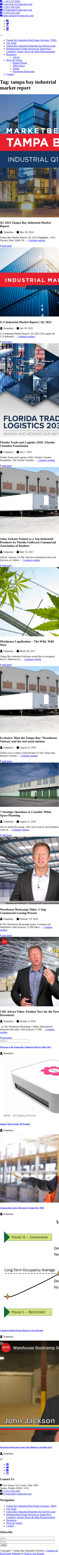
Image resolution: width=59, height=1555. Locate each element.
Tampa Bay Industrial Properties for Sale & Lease (31, 46)
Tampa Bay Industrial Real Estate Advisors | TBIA (31, 40)
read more (6, 245)
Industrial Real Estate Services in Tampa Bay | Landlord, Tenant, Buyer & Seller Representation (30, 50)
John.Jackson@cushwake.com (18, 15)
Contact (10, 74)
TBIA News (19, 65)
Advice (16, 57)
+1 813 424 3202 (11, 12)
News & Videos (14, 60)
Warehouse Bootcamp (23, 71)
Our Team (11, 43)
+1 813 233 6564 (11, 1)
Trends (16, 68)
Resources (11, 54)
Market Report (20, 63)
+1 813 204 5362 (11, 7)
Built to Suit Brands (34, 1553)
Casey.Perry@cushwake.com (17, 4)
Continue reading (36, 240)
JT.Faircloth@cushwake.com (17, 10)
